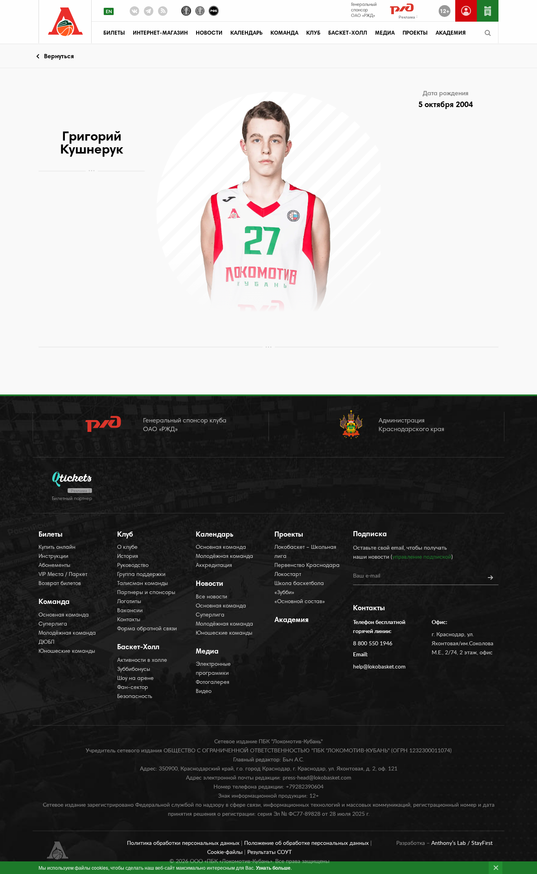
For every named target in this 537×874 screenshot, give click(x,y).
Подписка (370, 534)
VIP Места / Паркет (63, 575)
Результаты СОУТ (269, 852)
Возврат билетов (60, 584)
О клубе (127, 547)
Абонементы (54, 565)
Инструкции (53, 556)
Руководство (133, 565)
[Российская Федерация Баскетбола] (214, 10)
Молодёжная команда (67, 633)
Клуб (313, 33)
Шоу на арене (135, 678)
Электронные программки (213, 669)
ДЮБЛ (46, 642)
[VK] (134, 12)
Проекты (415, 33)
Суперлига (53, 624)
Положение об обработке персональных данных (307, 843)
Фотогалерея (212, 682)
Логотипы (129, 602)
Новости (209, 33)
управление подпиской (421, 557)
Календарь (246, 33)
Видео (203, 691)
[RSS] (162, 12)
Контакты (128, 620)
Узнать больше (273, 867)
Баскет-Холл (347, 33)
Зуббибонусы (133, 669)
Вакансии (130, 611)
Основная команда (64, 615)
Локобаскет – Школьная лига (305, 552)
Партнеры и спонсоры (146, 593)
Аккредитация (214, 565)
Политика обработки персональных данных (184, 843)
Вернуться (59, 57)
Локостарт (287, 575)
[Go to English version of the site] (108, 11)
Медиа (385, 33)
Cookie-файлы (225, 852)
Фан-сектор (132, 688)
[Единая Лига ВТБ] (186, 10)
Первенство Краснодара (307, 565)
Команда (284, 33)
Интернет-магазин (160, 33)
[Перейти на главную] (65, 22)
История (127, 556)
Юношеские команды (67, 651)
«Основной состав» (299, 602)
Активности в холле (142, 660)
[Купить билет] (487, 11)
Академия (450, 33)
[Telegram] (148, 12)
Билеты (114, 33)
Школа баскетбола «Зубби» (299, 588)
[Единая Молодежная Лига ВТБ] (200, 10)
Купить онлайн (57, 547)
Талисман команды (142, 584)
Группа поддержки (141, 575)
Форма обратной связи (147, 629)
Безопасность (134, 697)
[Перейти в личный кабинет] (466, 11)
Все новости (211, 597)
